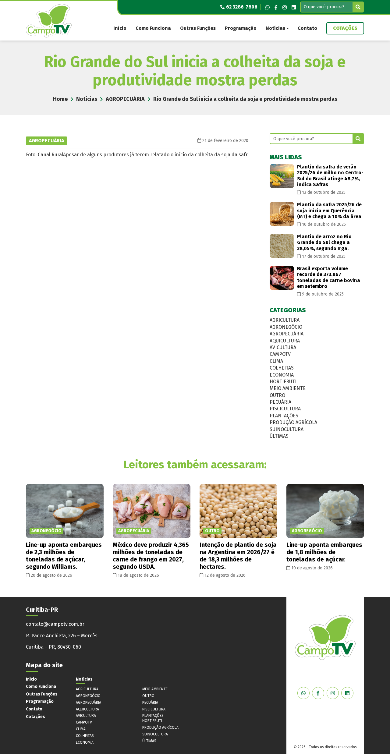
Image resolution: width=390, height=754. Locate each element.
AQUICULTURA (285, 341)
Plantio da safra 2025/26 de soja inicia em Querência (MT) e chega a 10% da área (329, 210)
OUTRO (277, 395)
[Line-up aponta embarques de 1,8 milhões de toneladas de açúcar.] (325, 511)
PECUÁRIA (280, 402)
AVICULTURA (283, 347)
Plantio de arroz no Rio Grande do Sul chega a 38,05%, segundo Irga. (324, 242)
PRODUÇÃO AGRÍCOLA (293, 422)
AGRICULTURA (285, 320)
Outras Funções (198, 28)
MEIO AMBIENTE (288, 388)
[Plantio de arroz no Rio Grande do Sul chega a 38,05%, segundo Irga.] (282, 246)
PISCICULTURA (285, 409)
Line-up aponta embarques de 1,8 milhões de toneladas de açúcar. (324, 552)
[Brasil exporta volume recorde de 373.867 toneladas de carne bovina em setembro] (282, 278)
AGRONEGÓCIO (286, 327)
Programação (241, 28)
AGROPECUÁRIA (125, 99)
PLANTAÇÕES (284, 416)
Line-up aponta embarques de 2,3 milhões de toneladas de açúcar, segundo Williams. (64, 555)
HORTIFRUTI (283, 381)
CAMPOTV (280, 354)
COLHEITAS (282, 368)
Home (60, 99)
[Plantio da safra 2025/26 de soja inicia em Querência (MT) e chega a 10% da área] (282, 214)
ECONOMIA (282, 375)
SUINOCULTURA (286, 429)
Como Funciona (153, 28)
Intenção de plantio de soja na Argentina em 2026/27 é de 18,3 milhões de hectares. (238, 555)
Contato (307, 28)
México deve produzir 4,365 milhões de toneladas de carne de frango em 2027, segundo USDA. (151, 555)
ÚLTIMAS (279, 436)
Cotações (345, 28)
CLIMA (276, 361)
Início (119, 28)
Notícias (275, 28)
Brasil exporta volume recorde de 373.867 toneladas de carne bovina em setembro (328, 277)
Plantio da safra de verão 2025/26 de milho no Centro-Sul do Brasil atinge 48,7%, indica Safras (330, 175)
